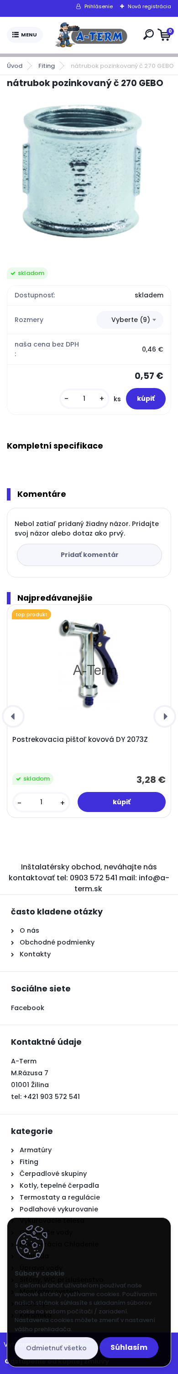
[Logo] (91, 35)
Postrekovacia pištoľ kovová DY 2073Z (80, 739)
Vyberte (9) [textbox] (130, 319)
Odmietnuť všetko (56, 1348)
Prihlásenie (98, 6)
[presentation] (13, 716)
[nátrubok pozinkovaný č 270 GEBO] (89, 171)
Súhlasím (128, 1347)
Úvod (14, 65)
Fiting (46, 65)
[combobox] (129, 320)
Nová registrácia (149, 6)
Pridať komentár (90, 554)
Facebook (27, 1007)
